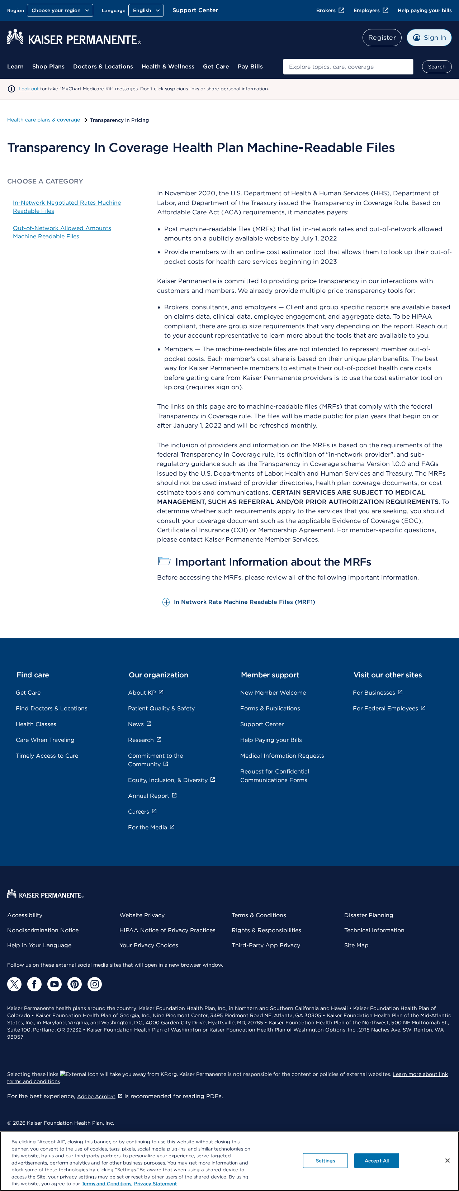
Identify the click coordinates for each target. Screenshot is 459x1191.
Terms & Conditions (259, 915)
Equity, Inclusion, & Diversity (168, 780)
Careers (138, 811)
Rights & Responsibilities (266, 930)
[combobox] (348, 67)
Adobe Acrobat (96, 1096)
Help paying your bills (425, 10)
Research (141, 740)
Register (382, 37)
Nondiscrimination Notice (43, 930)
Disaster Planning (368, 915)
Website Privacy (142, 915)
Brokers (326, 10)
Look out (29, 88)
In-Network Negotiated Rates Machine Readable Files (67, 206)
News (136, 724)
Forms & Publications (270, 708)
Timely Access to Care (47, 755)
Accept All (377, 1160)
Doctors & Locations (103, 66)
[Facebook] (34, 984)
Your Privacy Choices (148, 945)
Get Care (216, 66)
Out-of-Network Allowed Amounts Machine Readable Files (62, 232)
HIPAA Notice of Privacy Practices (167, 930)
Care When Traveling (45, 740)
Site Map (356, 945)
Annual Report (148, 795)
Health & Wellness (168, 66)
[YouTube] (54, 984)
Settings (325, 1160)
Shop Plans (48, 66)
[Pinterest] (74, 984)
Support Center (195, 10)
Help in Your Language (39, 945)
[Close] (447, 1160)
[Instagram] (94, 984)
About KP (142, 692)
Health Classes (36, 724)
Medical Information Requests (282, 755)
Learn (15, 66)
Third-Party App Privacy (266, 945)
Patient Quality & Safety (161, 708)
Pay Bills (250, 66)
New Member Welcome (273, 692)
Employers (367, 10)
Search (437, 67)
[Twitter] (14, 984)
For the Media (147, 827)
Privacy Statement (155, 1183)
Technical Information (374, 930)
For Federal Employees (385, 708)
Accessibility (24, 915)
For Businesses (374, 692)
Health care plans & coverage (44, 120)
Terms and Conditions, (107, 1183)
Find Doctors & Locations (51, 708)
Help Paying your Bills (271, 740)
